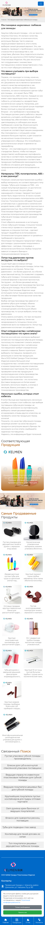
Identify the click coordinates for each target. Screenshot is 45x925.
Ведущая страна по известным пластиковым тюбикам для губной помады (22, 777)
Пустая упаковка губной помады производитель (22, 757)
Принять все (22, 912)
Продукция (16, 921)
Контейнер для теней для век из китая (22, 835)
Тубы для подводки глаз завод (19, 827)
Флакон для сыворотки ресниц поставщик (22, 819)
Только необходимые (22, 907)
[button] (40, 469)
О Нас (28, 921)
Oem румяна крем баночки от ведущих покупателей (22, 809)
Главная (3, 19)
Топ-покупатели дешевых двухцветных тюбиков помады (22, 844)
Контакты (39, 921)
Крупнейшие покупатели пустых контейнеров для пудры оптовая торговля (22, 799)
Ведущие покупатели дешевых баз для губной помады (23, 788)
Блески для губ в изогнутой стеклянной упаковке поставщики (22, 766)
